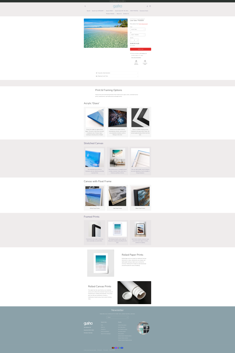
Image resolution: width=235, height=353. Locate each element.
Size (131, 32)
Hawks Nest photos (122, 325)
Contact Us (103, 329)
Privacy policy (105, 350)
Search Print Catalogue (106, 333)
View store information (136, 57)
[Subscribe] (127, 317)
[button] (85, 6)
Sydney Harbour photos (123, 338)
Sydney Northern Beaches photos (125, 340)
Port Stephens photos (122, 329)
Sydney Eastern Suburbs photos (125, 335)
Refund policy (99, 350)
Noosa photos (121, 333)
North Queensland (143, 24)
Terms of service (112, 350)
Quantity (131, 37)
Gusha (88, 350)
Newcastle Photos (122, 331)
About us (103, 327)
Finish (131, 26)
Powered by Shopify (92, 350)
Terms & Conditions (105, 331)
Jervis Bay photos (121, 327)
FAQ (102, 325)
